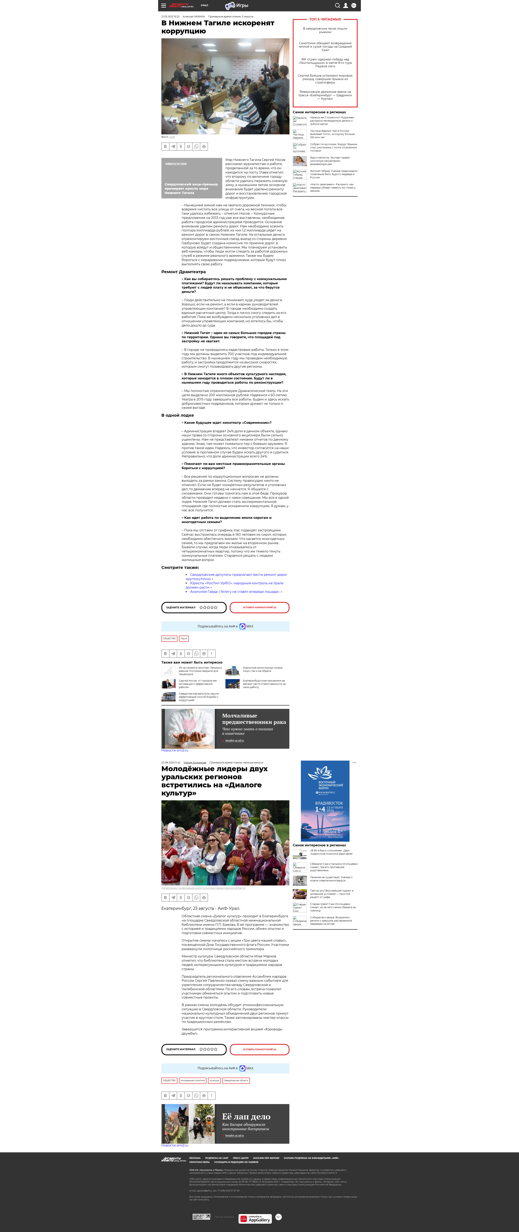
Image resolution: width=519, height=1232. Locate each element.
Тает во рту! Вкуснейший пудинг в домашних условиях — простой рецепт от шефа (331, 894)
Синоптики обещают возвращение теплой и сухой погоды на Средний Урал (325, 47)
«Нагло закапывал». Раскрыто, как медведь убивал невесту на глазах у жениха (333, 187)
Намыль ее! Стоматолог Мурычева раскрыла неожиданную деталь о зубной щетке (332, 120)
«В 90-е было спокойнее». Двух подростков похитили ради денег (331, 852)
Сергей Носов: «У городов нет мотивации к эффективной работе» (198, 684)
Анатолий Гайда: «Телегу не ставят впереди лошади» (235, 592)
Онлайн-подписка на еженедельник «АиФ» (311, 1158)
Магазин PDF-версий (266, 1158)
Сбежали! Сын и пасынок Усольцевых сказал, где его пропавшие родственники (334, 867)
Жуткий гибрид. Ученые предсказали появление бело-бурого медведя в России (333, 174)
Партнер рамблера (224, 1217)
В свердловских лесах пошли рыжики (325, 30)
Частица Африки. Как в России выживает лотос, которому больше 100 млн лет (332, 134)
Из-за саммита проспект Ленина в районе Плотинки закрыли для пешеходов (200, 671)
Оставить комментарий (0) (259, 607)
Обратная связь (199, 1162)
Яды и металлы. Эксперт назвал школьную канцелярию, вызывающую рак (330, 161)
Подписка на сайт (216, 1158)
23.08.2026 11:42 (170, 762)
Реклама (195, 1158)
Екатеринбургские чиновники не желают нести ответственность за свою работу (264, 684)
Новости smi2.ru (174, 750)
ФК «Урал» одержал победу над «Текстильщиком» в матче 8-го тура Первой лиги (325, 63)
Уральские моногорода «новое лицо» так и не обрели (262, 669)
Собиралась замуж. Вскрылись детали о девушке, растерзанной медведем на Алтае (331, 920)
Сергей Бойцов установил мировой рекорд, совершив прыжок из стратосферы (325, 79)
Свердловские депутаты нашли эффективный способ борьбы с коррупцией (199, 697)
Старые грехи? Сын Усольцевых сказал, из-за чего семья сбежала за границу (333, 907)
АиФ (172, 136)
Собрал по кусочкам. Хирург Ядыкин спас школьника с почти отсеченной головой (333, 147)
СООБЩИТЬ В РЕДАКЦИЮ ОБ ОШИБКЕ (236, 1162)
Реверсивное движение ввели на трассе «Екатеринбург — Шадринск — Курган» (325, 95)
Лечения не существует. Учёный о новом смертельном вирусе (331, 879)
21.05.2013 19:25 (170, 16)
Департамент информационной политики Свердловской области (203, 887)
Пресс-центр (241, 1158)
